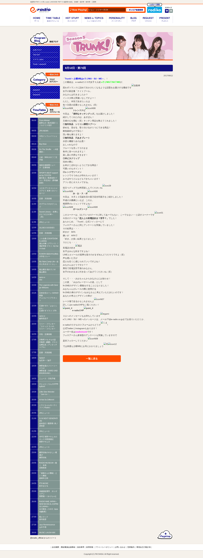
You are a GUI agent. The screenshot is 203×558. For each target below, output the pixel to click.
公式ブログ (37, 50)
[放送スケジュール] (53, 20)
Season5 (36, 95)
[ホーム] (36, 20)
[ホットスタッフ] (72, 20)
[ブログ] (133, 20)
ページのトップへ (165, 534)
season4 (36, 90)
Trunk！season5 (39, 64)
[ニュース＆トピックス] (94, 20)
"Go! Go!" (36, 55)
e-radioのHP (78, 310)
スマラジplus (38, 59)
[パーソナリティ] (116, 20)
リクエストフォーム (81, 325)
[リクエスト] (148, 20)
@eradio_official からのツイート (43, 538)
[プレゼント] (164, 20)
